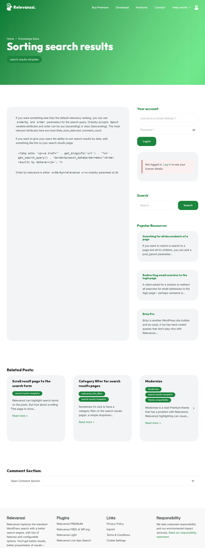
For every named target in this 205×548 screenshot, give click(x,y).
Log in (167, 164)
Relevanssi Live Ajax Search (74, 540)
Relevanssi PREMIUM (70, 523)
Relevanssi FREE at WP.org (73, 529)
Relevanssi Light (67, 534)
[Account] (196, 7)
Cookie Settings (116, 540)
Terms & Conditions (118, 534)
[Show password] (193, 130)
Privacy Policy (115, 523)
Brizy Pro (148, 314)
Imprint (111, 529)
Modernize (153, 381)
